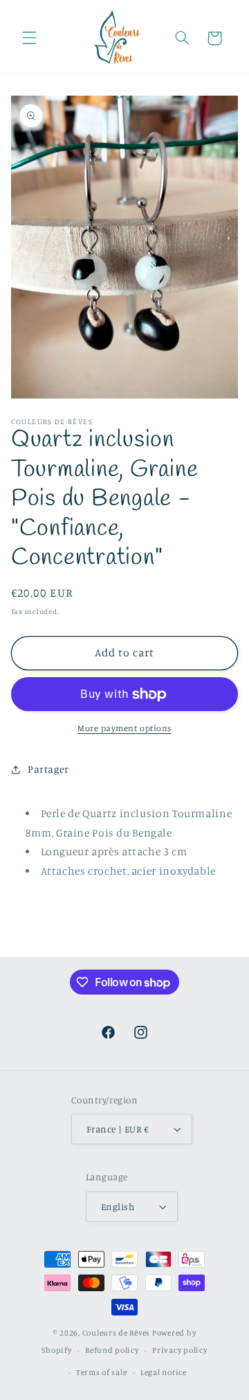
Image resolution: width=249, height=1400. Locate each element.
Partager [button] (48, 769)
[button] (29, 38)
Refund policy (112, 1350)
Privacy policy (179, 1350)
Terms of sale (101, 1372)
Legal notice (163, 1372)
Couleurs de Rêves (116, 1333)
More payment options (124, 728)
